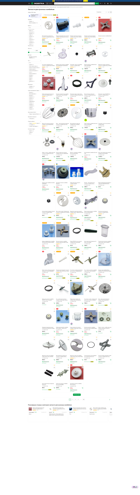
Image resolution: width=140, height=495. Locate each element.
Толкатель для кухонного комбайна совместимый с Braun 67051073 (104, 242)
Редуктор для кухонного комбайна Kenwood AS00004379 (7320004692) (90, 212)
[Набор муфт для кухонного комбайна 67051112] (76, 172)
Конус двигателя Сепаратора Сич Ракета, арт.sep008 (90, 242)
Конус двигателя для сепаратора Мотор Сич (48, 384)
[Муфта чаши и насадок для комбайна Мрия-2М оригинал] (76, 288)
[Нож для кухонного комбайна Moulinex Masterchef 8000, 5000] (62, 230)
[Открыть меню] (29, 3)
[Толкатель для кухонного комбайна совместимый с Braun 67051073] (105, 230)
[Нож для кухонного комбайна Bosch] (105, 25)
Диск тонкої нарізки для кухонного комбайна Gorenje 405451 (104, 153)
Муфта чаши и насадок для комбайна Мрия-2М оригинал (75, 300)
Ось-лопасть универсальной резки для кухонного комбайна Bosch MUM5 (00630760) (76, 271)
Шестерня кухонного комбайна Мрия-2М (61, 183)
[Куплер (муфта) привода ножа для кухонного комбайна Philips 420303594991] (48, 200)
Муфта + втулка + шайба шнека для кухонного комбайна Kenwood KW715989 (48, 153)
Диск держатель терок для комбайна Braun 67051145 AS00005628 (75, 124)
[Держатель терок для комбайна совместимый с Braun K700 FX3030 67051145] (76, 344)
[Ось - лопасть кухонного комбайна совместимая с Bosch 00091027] (90, 259)
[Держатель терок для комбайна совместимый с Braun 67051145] (48, 344)
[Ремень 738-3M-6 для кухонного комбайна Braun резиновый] (76, 230)
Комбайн (32, 86)
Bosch (31, 30)
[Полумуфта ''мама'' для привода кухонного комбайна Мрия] (76, 53)
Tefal (30, 38)
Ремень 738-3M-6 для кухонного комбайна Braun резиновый (76, 242)
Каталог (50, 3)
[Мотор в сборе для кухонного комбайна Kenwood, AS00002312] (62, 141)
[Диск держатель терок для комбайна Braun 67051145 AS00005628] (76, 112)
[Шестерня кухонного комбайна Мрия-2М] (62, 172)
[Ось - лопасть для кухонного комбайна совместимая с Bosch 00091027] (62, 288)
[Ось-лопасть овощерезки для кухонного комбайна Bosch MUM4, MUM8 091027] (48, 53)
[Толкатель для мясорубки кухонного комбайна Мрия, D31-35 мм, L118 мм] (62, 259)
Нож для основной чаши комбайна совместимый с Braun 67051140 (62, 95)
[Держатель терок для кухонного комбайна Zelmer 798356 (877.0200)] (76, 200)
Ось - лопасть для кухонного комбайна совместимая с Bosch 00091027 (61, 300)
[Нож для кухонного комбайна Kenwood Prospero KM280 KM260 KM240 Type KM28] (90, 316)
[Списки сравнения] (108, 3)
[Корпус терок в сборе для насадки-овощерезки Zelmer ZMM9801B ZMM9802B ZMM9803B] (48, 259)
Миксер (31, 87)
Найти (97, 3)
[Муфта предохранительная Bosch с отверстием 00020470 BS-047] (105, 172)
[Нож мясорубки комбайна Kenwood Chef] (90, 141)
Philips (31, 35)
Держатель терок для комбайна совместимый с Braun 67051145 (47, 356)
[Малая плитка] (111, 12)
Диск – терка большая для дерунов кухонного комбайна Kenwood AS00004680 (62, 124)
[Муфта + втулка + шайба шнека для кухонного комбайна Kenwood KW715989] (48, 141)
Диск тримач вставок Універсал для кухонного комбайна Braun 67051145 (62, 212)
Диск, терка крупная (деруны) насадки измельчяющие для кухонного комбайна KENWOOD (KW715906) (104, 300)
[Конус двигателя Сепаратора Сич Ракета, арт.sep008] (90, 230)
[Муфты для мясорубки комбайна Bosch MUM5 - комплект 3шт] (62, 316)
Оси (30, 72)
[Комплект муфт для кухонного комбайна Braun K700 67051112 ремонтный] (90, 25)
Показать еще (30, 45)
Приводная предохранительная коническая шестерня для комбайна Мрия (48, 328)
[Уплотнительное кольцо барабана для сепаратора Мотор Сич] (90, 344)
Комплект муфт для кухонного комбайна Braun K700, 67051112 (76, 36)
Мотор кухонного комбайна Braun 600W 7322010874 (90, 65)
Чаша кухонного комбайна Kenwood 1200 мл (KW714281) (90, 124)
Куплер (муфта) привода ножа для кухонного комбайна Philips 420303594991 (48, 212)
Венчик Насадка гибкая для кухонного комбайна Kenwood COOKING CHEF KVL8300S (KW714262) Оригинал (89, 95)
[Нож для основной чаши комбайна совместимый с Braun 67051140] (62, 83)
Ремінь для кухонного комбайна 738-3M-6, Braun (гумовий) (48, 300)
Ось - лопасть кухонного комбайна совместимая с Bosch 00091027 (90, 271)
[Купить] (54, 40)
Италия (31, 98)
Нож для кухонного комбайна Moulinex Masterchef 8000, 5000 (62, 242)
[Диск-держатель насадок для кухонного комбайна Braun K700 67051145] (48, 25)
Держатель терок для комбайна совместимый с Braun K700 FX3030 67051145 (76, 356)
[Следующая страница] (109, 400)
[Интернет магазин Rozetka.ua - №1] (37, 3)
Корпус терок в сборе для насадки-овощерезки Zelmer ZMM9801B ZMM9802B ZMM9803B (48, 271)
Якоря (31, 78)
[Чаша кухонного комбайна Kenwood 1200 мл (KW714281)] (90, 112)
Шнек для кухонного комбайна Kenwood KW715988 (61, 384)
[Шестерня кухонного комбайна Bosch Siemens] (76, 372)
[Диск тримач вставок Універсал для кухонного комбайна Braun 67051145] (62, 200)
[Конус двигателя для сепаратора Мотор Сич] (48, 372)
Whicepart (31, 42)
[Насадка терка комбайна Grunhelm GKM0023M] (48, 172)
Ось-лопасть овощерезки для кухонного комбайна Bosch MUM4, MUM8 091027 (48, 65)
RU (100, 3)
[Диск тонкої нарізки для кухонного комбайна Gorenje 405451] (105, 141)
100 (83, 399)
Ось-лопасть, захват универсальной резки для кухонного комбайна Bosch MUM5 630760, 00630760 (90, 300)
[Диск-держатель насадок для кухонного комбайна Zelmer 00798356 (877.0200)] (62, 344)
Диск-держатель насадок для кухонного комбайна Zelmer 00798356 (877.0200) (61, 356)
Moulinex (31, 33)
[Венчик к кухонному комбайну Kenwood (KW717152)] (76, 141)
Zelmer (31, 44)
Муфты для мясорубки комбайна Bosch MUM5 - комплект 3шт (62, 328)
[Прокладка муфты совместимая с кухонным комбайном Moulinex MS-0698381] (76, 83)
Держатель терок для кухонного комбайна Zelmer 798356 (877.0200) (76, 212)
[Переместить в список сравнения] (54, 20)
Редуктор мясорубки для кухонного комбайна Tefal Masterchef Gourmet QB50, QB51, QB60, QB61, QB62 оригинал (62, 37)
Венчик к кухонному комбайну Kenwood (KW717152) (75, 153)
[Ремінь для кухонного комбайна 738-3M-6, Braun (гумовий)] (48, 288)
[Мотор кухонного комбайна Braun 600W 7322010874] (90, 53)
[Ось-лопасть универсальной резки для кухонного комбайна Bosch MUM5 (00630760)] (76, 259)
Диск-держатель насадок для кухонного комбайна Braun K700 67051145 (48, 37)
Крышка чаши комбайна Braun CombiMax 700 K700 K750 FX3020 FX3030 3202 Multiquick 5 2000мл (104, 271)
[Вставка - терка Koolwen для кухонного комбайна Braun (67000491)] (90, 172)
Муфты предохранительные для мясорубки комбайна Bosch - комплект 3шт (48, 95)
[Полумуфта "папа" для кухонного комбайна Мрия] (105, 112)
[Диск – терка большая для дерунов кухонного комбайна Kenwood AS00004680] (62, 112)
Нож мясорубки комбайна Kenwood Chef (90, 153)
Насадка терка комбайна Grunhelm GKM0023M (48, 183)
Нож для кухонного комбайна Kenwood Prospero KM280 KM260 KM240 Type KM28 (90, 328)
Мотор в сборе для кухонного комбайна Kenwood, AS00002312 (62, 153)
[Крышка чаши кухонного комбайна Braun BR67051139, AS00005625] (62, 53)
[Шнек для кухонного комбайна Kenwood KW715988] (62, 372)
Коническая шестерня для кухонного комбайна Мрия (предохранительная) (103, 212)
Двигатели (31, 81)
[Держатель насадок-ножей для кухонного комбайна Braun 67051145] (105, 53)
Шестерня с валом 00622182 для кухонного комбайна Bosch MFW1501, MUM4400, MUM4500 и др (104, 95)
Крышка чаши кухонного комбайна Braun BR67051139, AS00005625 (62, 65)
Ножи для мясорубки (33, 70)
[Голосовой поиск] (94, 3)
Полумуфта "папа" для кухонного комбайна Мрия (104, 124)
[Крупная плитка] (109, 12)
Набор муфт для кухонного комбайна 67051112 (75, 183)
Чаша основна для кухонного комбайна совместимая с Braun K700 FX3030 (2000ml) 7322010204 (76, 328)
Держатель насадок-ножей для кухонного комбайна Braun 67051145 (105, 65)
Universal (31, 39)
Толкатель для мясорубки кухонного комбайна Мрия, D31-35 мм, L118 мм (62, 271)
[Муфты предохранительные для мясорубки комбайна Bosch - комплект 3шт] (48, 83)
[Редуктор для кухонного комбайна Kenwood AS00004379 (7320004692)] (90, 200)
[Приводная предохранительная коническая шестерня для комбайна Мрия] (48, 316)
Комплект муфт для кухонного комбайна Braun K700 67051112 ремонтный (89, 37)
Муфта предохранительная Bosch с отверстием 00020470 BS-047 (104, 183)
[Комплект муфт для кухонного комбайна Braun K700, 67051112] (76, 25)
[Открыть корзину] (111, 3)
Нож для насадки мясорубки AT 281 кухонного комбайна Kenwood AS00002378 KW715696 (104, 356)
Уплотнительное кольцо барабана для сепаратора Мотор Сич (90, 356)
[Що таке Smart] (57, 15)
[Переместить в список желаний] (54, 18)
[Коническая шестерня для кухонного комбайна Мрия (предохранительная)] (105, 200)
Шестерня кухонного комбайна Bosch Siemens (76, 384)
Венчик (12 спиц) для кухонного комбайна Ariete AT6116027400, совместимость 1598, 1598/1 (48, 124)
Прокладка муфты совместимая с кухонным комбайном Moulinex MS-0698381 (76, 95)
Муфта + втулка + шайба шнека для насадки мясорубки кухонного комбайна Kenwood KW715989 (104, 328)
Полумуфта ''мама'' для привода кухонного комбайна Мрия (76, 65)
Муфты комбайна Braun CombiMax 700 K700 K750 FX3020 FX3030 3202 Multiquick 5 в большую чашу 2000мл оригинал (48, 242)
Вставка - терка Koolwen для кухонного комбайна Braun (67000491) (89, 183)
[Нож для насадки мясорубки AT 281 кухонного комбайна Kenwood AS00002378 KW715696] (105, 344)
